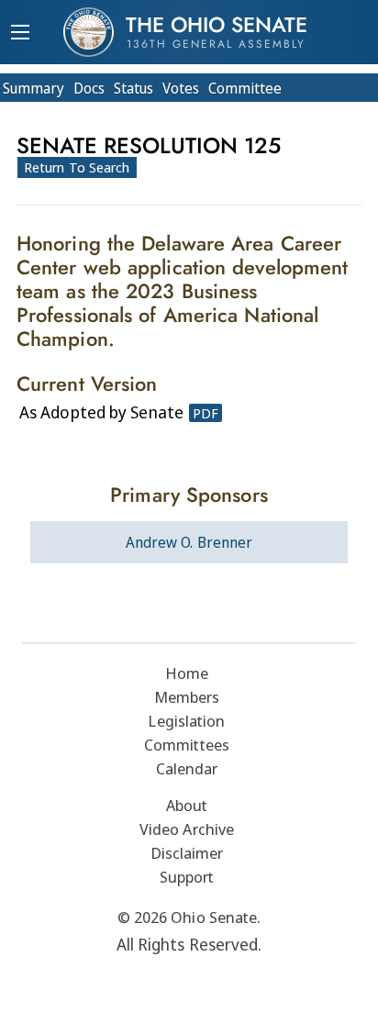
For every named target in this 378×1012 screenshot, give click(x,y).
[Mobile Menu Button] (20, 34)
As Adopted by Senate (101, 412)
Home (186, 673)
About (187, 805)
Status (133, 88)
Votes (180, 88)
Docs (89, 88)
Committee (245, 88)
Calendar (187, 768)
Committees (186, 744)
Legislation (186, 720)
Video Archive (186, 829)
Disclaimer (187, 852)
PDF (205, 413)
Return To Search (77, 167)
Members (187, 696)
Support (187, 876)
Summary (33, 88)
